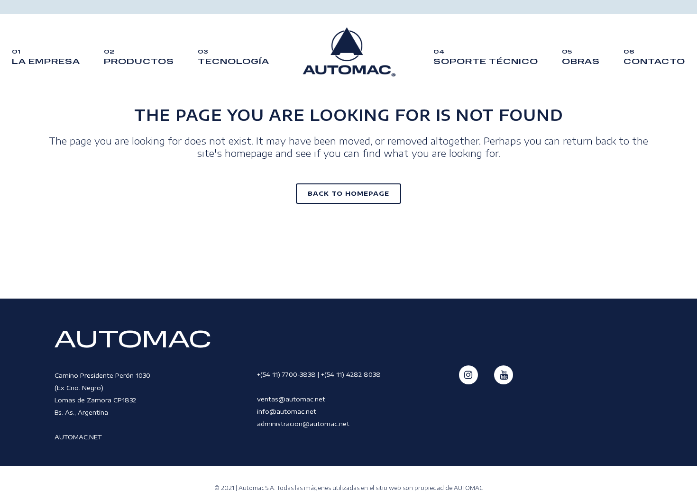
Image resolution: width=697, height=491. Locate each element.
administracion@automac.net (303, 423)
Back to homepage (348, 193)
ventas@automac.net (291, 399)
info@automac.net (286, 411)
